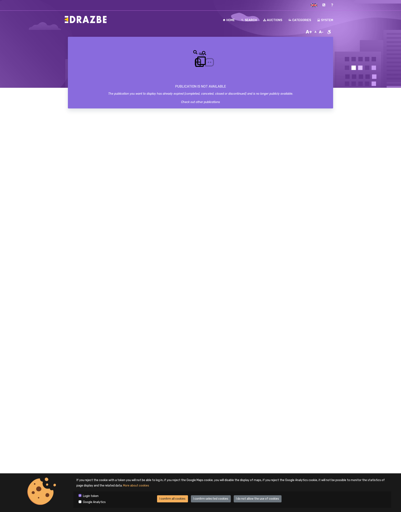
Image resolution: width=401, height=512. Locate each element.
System (327, 20)
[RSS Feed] (324, 5)
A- (321, 32)
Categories (301, 20)
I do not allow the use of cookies (257, 499)
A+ (309, 32)
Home (230, 20)
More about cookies (136, 485)
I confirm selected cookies (210, 499)
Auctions (274, 20)
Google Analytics (94, 502)
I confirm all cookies (172, 499)
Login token (91, 496)
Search (251, 20)
